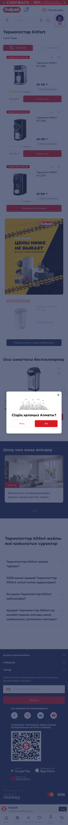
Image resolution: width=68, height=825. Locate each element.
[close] (58, 394)
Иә (46, 423)
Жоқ (22, 423)
